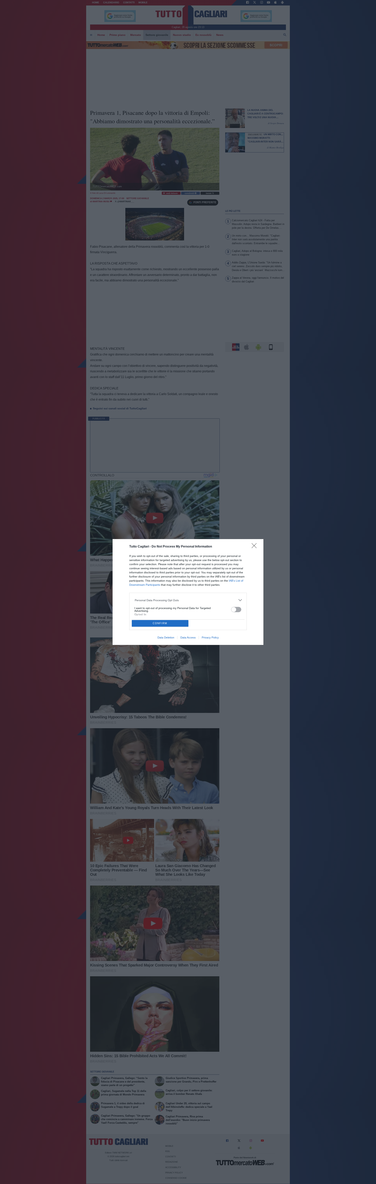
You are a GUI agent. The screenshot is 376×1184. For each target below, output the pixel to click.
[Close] (255, 547)
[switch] (236, 609)
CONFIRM (160, 623)
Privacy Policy (210, 637)
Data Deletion (165, 637)
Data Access (188, 637)
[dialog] (188, 592)
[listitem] (188, 600)
